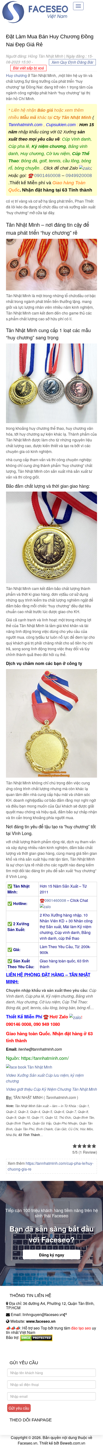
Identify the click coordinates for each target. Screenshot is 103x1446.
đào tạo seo (81, 1328)
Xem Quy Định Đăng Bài (72, 62)
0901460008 (47, 175)
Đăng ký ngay (51, 1255)
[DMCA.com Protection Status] (36, 1337)
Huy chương (16, 75)
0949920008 (79, 175)
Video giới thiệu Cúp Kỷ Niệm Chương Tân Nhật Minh (51, 1089)
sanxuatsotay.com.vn (23, 1352)
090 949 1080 (47, 1024)
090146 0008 (18, 1024)
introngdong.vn (18, 1346)
